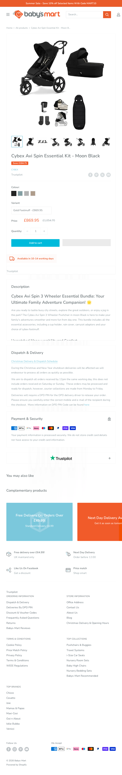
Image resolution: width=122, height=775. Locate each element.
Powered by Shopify (16, 764)
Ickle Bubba (13, 724)
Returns (11, 623)
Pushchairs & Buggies (79, 645)
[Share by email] (108, 174)
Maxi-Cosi (12, 713)
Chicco (10, 693)
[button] (86, 242)
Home (9, 27)
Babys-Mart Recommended (82, 676)
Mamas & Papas (15, 708)
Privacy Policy (14, 655)
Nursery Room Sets (78, 660)
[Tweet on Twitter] (102, 174)
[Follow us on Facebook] (8, 749)
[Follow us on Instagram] (14, 749)
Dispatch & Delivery (17, 602)
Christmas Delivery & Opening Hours (88, 623)
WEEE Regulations (17, 665)
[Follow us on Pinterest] (20, 749)
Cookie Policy (14, 645)
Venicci (10, 729)
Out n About (13, 718)
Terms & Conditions (17, 660)
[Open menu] (8, 14)
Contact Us (73, 607)
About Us (72, 612)
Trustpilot (17, 174)
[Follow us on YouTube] (26, 749)
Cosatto (10, 698)
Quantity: (16, 231)
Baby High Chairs (76, 665)
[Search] (107, 14)
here (86, 405)
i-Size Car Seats (76, 655)
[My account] (118, 14)
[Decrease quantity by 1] (27, 231)
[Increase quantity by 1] (44, 231)
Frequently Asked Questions (22, 618)
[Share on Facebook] (90, 174)
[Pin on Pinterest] (96, 174)
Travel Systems (75, 650)
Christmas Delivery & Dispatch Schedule (34, 361)
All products (22, 27)
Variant (15, 203)
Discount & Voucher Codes (21, 612)
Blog (69, 618)
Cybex (14, 169)
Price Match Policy (16, 650)
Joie (8, 703)
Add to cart (35, 243)
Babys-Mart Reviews (18, 628)
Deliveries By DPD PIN (19, 607)
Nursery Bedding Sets (79, 671)
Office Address (75, 602)
